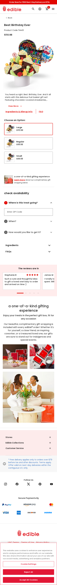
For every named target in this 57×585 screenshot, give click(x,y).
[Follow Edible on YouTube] (51, 484)
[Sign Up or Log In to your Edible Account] (40, 9)
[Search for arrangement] (33, 9)
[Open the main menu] (53, 9)
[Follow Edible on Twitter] (28, 484)
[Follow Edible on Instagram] (5, 484)
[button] (31, 202)
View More (13, 106)
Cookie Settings (28, 564)
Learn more (19, 180)
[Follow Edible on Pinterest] (40, 484)
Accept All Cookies (28, 580)
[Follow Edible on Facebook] (17, 484)
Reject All (28, 572)
